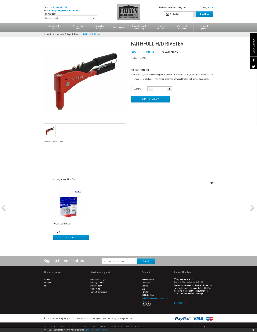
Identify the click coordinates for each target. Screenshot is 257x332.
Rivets (76, 34)
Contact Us (95, 289)
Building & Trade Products (56, 27)
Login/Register (179, 7)
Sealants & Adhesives (100, 27)
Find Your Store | (166, 7)
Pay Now (204, 14)
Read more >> (180, 303)
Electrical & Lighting (203, 27)
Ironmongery (118, 27)
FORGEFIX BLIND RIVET (62, 224)
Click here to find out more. (96, 330)
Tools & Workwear (161, 27)
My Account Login (98, 279)
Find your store (50, 13)
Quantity (137, 88)
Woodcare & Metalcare (182, 27)
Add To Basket (150, 99)
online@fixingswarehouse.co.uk (64, 10)
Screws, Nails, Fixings (79, 27)
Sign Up (146, 261)
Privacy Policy (96, 286)
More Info (71, 237)
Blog (45, 286)
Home (46, 34)
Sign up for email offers (64, 260)
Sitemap (47, 282)
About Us (48, 279)
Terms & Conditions (98, 292)
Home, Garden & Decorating (139, 27)
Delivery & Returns (98, 282)
